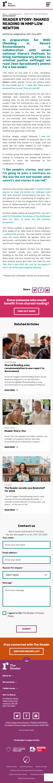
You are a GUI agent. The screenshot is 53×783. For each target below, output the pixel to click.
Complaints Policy (37, 774)
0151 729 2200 (40, 534)
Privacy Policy (11, 766)
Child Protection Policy (18, 774)
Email (47, 290)
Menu (48, 4)
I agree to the (26, 614)
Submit (26, 629)
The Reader (9, 3)
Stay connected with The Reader (26, 644)
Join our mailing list (26, 651)
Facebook (40, 290)
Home (5, 14)
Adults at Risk (41, 766)
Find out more (26, 311)
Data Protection (26, 766)
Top (26, 661)
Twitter (34, 290)
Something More (15, 14)
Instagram (36, 716)
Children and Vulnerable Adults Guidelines (26, 770)
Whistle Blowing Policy (26, 778)
